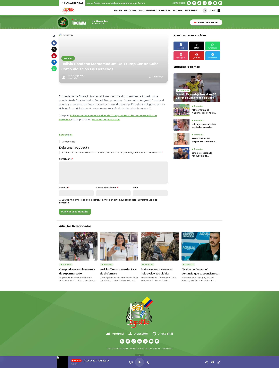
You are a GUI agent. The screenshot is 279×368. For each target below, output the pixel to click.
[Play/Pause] (139, 362)
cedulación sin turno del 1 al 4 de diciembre (118, 271)
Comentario (66, 159)
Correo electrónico (107, 187)
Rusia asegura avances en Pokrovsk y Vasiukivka (157, 271)
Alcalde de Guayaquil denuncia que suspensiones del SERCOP (199, 272)
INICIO (118, 10)
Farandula (199, 120)
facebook (181, 48)
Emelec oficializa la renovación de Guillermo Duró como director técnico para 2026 (203, 154)
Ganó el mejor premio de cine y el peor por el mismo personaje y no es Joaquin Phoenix (133, 3)
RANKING (191, 10)
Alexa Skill (165, 333)
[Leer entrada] (197, 87)
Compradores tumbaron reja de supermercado (77, 271)
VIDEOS (178, 10)
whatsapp (212, 48)
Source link (65, 134)
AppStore (141, 333)
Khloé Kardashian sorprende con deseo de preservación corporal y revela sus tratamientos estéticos (204, 140)
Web (135, 187)
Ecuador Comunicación (106, 119)
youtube (196, 58)
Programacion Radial (155, 10)
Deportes (184, 90)
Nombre (64, 187)
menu (213, 10)
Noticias (130, 10)
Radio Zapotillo (208, 22)
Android (118, 333)
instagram (180, 58)
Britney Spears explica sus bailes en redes (203, 126)
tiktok (196, 48)
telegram (213, 58)
